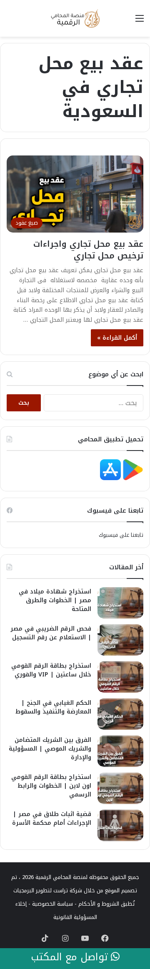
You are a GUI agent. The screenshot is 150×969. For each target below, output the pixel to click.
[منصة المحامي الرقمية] (75, 18)
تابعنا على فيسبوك (121, 535)
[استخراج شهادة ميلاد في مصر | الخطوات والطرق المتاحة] (120, 602)
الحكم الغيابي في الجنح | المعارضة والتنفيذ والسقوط (53, 707)
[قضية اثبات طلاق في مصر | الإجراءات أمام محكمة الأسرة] (120, 825)
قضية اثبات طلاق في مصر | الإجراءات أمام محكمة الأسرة (51, 819)
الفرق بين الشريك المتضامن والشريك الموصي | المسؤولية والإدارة (50, 748)
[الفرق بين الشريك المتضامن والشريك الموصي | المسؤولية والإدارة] (120, 751)
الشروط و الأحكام (98, 904)
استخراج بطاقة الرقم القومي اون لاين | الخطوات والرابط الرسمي (51, 785)
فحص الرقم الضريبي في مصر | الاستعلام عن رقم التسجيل (50, 633)
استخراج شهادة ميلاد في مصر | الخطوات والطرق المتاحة (55, 600)
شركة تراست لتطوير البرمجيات (47, 890)
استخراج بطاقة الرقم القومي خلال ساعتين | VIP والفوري (51, 670)
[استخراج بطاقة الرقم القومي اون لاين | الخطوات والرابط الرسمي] (120, 788)
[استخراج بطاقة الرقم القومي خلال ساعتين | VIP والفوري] (120, 677)
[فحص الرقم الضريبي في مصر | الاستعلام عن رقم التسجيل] (120, 640)
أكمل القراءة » (117, 337)
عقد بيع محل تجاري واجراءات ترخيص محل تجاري (88, 249)
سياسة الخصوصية (52, 904)
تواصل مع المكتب (71, 957)
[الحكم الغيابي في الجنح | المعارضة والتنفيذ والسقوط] (120, 714)
